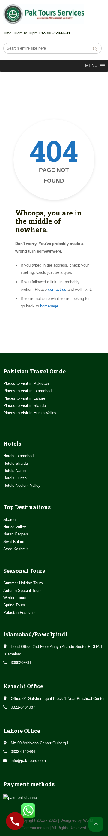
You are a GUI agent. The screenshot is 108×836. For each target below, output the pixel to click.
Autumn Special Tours (22, 590)
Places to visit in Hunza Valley (29, 413)
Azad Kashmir (15, 549)
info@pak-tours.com (28, 760)
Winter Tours (14, 597)
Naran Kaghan (15, 534)
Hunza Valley (14, 527)
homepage (49, 306)
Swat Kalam (13, 541)
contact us (57, 289)
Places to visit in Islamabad (27, 391)
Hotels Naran (14, 470)
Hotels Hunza (15, 478)
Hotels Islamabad (18, 456)
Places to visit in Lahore (24, 398)
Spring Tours (14, 605)
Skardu (9, 519)
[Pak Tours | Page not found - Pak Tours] (43, 14)
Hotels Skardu (15, 463)
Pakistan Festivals (19, 612)
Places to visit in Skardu (24, 405)
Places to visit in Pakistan (26, 383)
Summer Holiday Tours (23, 583)
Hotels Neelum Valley (21, 485)
